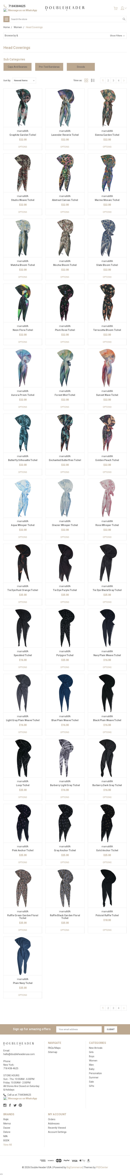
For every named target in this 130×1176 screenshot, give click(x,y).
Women (93, 1060)
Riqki (5, 1119)
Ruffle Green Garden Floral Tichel (22, 916)
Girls (91, 1052)
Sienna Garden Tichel (107, 135)
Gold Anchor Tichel (107, 850)
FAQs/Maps (54, 1048)
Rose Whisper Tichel (107, 525)
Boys (91, 1056)
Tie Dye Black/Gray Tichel (107, 590)
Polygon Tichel (65, 655)
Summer (94, 1077)
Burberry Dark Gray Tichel (107, 785)
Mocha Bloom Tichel (65, 265)
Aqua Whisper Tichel (23, 525)
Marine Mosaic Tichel (107, 200)
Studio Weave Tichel (22, 200)
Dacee (6, 1127)
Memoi (7, 1123)
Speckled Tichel (23, 655)
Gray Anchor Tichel (65, 850)
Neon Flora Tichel (23, 330)
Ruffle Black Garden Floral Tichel (65, 916)
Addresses (54, 1123)
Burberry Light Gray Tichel (65, 785)
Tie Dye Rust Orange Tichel (22, 590)
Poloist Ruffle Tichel (107, 915)
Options (22, 147)
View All (7, 1144)
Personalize (95, 1073)
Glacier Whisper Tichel (65, 525)
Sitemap (52, 1052)
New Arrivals (95, 1048)
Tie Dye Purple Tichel (65, 590)
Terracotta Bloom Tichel (107, 330)
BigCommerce (74, 1167)
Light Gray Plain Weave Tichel (23, 720)
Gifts (91, 1086)
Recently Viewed (57, 1127)
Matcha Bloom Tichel (23, 265)
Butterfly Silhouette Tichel (23, 460)
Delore (6, 1132)
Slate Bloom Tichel (107, 265)
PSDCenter (102, 1167)
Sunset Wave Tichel (107, 395)
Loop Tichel (22, 785)
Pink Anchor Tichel (23, 850)
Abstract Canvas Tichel (65, 200)
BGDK (6, 1140)
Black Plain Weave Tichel (107, 720)
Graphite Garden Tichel (22, 135)
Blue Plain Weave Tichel (65, 720)
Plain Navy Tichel (22, 983)
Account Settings (57, 1132)
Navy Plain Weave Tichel (107, 655)
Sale (91, 1081)
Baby (91, 1069)
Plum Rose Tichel (65, 330)
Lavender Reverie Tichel (65, 135)
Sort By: (7, 80)
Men (91, 1064)
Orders (51, 1119)
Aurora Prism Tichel (22, 395)
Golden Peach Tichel (107, 460)
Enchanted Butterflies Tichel (65, 460)
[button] (65, 35)
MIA (5, 1136)
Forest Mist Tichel (65, 395)
